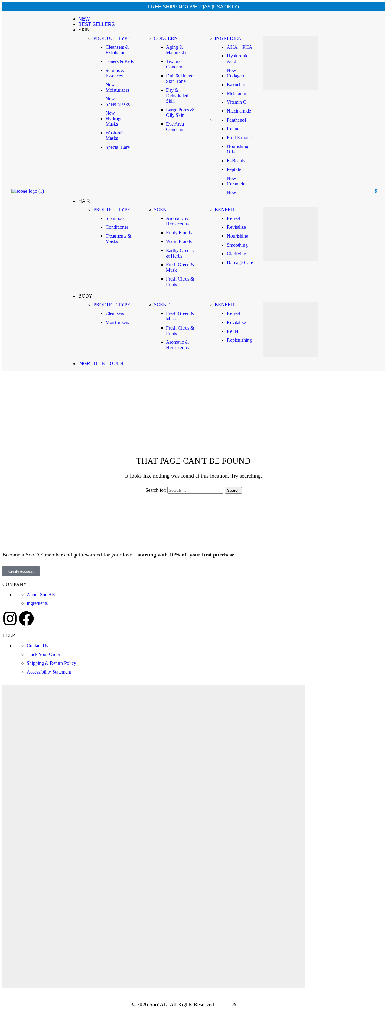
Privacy (246, 1004)
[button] (335, 190)
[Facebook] (26, 618)
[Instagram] (10, 618)
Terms (224, 1004)
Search (233, 490)
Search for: (155, 490)
